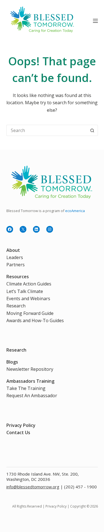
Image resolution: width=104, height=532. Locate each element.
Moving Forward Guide (30, 313)
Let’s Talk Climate (24, 291)
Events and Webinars (28, 298)
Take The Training (25, 388)
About (13, 250)
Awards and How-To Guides (35, 320)
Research (16, 306)
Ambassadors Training (30, 381)
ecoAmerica (75, 210)
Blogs (12, 362)
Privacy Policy (20, 425)
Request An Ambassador (31, 395)
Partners (15, 265)
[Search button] (92, 130)
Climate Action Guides (28, 284)
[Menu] (95, 20)
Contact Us (18, 432)
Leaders (14, 257)
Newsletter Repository (29, 369)
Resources (17, 277)
